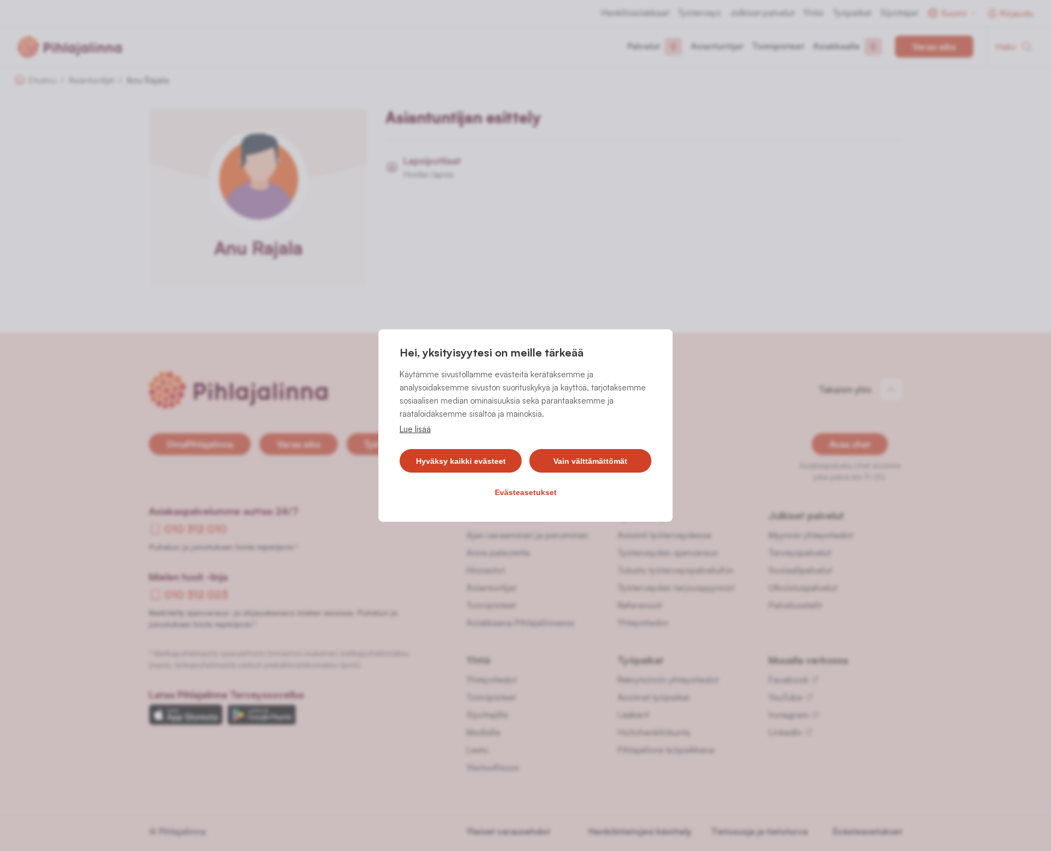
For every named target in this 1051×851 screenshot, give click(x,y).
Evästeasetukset (526, 492)
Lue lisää (415, 429)
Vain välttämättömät (590, 461)
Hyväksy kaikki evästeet (461, 461)
